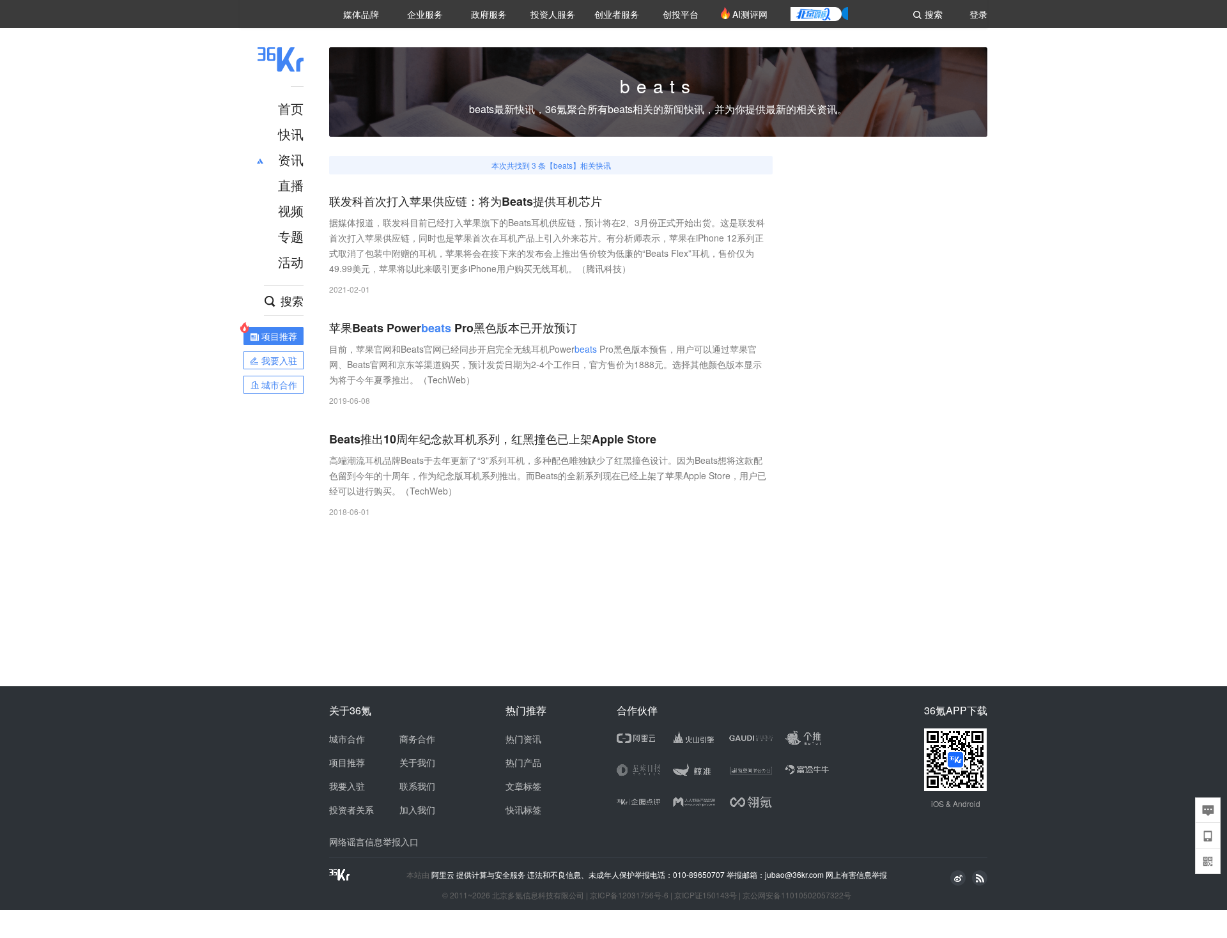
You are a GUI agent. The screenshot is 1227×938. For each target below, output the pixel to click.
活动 (291, 261)
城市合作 (347, 738)
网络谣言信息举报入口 (374, 841)
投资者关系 (351, 809)
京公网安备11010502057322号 (797, 894)
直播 (291, 185)
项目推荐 (347, 762)
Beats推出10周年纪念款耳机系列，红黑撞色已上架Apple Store (492, 439)
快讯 (291, 133)
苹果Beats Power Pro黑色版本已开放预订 (453, 328)
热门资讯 (523, 738)
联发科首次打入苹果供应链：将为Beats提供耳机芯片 (465, 202)
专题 (291, 236)
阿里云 (443, 874)
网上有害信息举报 (856, 874)
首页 (291, 108)
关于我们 (417, 762)
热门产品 (523, 762)
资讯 (291, 159)
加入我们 (417, 809)
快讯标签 (523, 809)
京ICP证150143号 (705, 894)
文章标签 (523, 786)
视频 (291, 210)
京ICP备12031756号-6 (629, 894)
